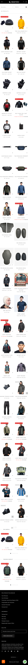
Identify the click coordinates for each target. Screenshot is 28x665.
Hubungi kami (5, 607)
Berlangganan (8, 635)
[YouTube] (11, 651)
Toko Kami (4, 618)
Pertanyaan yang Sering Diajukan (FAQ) (10, 600)
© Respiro (14, 660)
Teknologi (4, 616)
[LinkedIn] (17, 651)
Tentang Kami (4, 614)
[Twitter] (5, 651)
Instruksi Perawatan (6, 604)
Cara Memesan (5, 595)
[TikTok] (14, 651)
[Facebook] (2, 651)
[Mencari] (23, 1)
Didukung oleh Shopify (14, 662)
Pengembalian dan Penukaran (8, 602)
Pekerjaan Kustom (5, 621)
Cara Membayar (5, 598)
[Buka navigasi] (2, 1)
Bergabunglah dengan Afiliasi (8, 623)
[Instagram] (8, 651)
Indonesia (13, 657)
